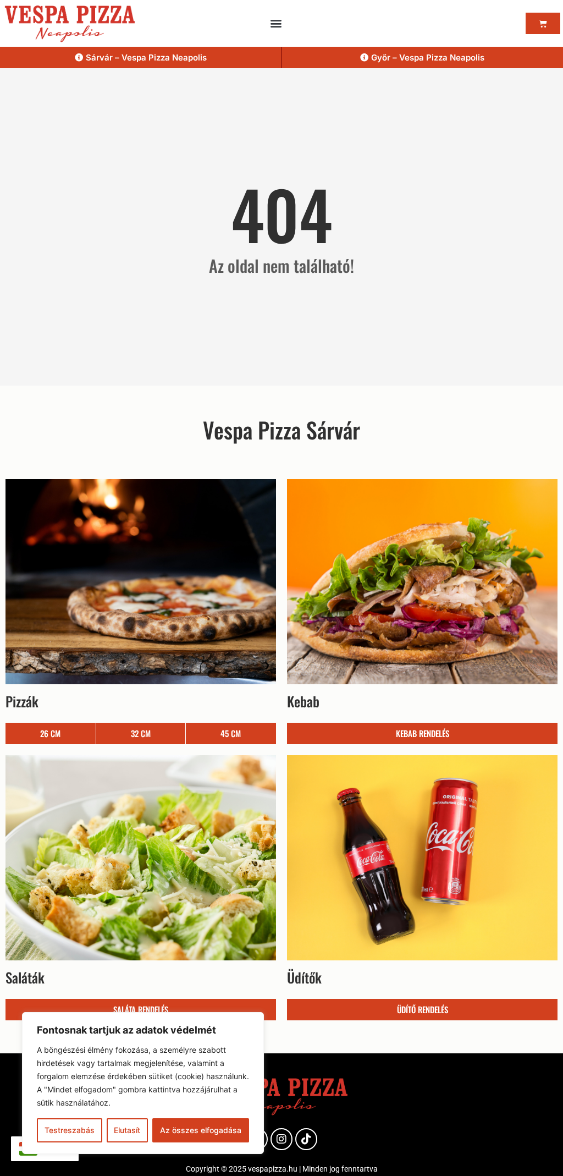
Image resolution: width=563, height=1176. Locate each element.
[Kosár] (543, 23)
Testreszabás (70, 1130)
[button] (276, 23)
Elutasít (127, 1130)
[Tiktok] (306, 1139)
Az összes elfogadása (200, 1130)
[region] (143, 1083)
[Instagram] (281, 1139)
